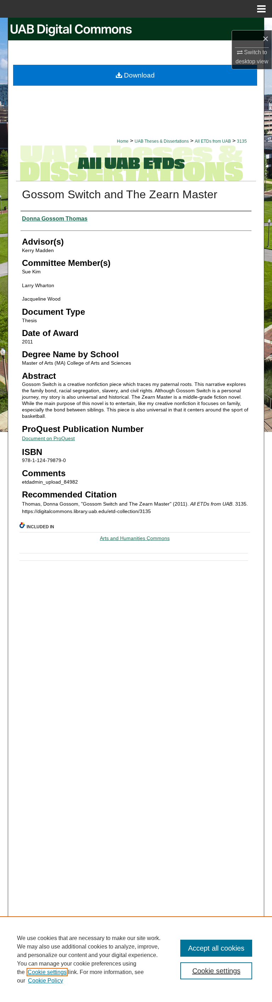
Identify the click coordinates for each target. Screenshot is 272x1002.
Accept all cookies (216, 948)
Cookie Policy (45, 981)
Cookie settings (47, 972)
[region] (136, 959)
